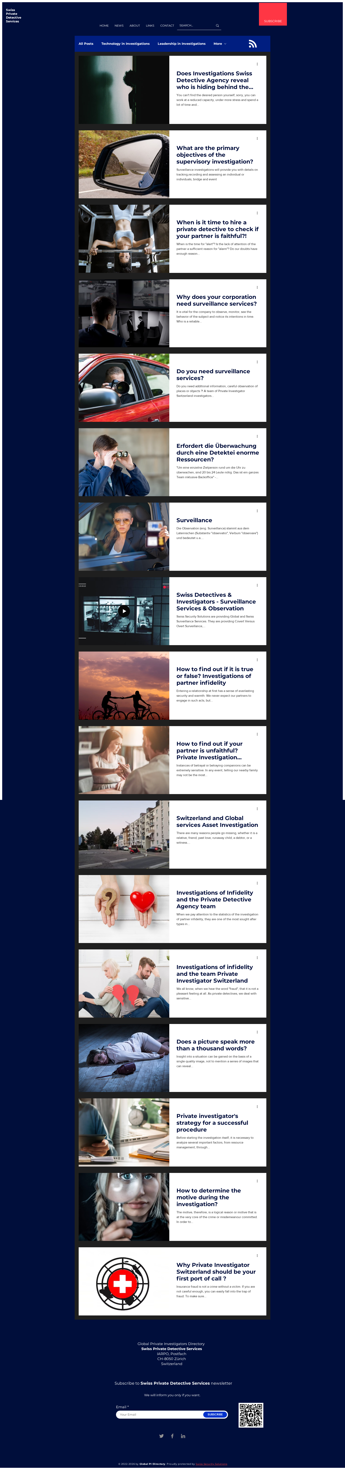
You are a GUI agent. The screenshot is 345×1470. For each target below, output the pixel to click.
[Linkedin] (183, 1436)
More (218, 44)
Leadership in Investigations (182, 44)
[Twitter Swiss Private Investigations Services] (162, 1436)
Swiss (10, 10)
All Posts (86, 44)
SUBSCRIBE (273, 21)
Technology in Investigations (125, 44)
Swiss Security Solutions (211, 1463)
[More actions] (258, 64)
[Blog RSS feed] (253, 44)
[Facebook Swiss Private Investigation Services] (172, 1436)
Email (121, 1407)
